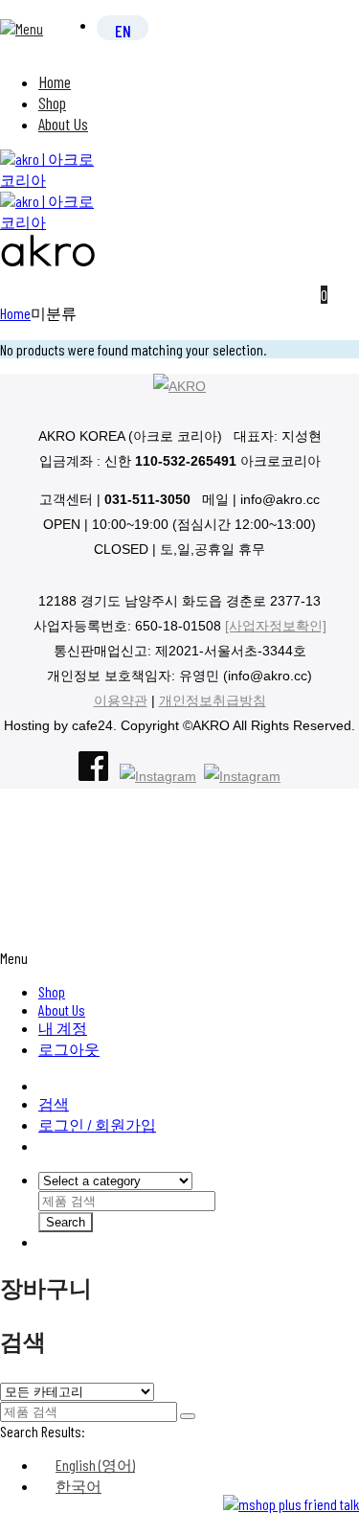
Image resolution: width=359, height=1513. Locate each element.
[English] (123, 29)
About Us (63, 123)
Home (54, 81)
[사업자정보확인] (275, 625)
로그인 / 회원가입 (97, 1124)
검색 (53, 1103)
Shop (52, 102)
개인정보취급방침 (212, 700)
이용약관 (120, 700)
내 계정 (62, 1028)
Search (65, 1222)
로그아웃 (69, 1049)
